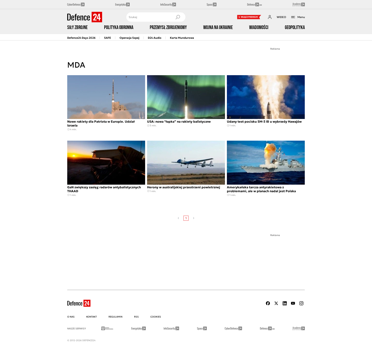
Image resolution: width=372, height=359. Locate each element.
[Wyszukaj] (177, 17)
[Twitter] (276, 303)
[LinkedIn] (284, 303)
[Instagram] (301, 303)
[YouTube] (292, 303)
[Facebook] (267, 303)
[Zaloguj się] (269, 17)
